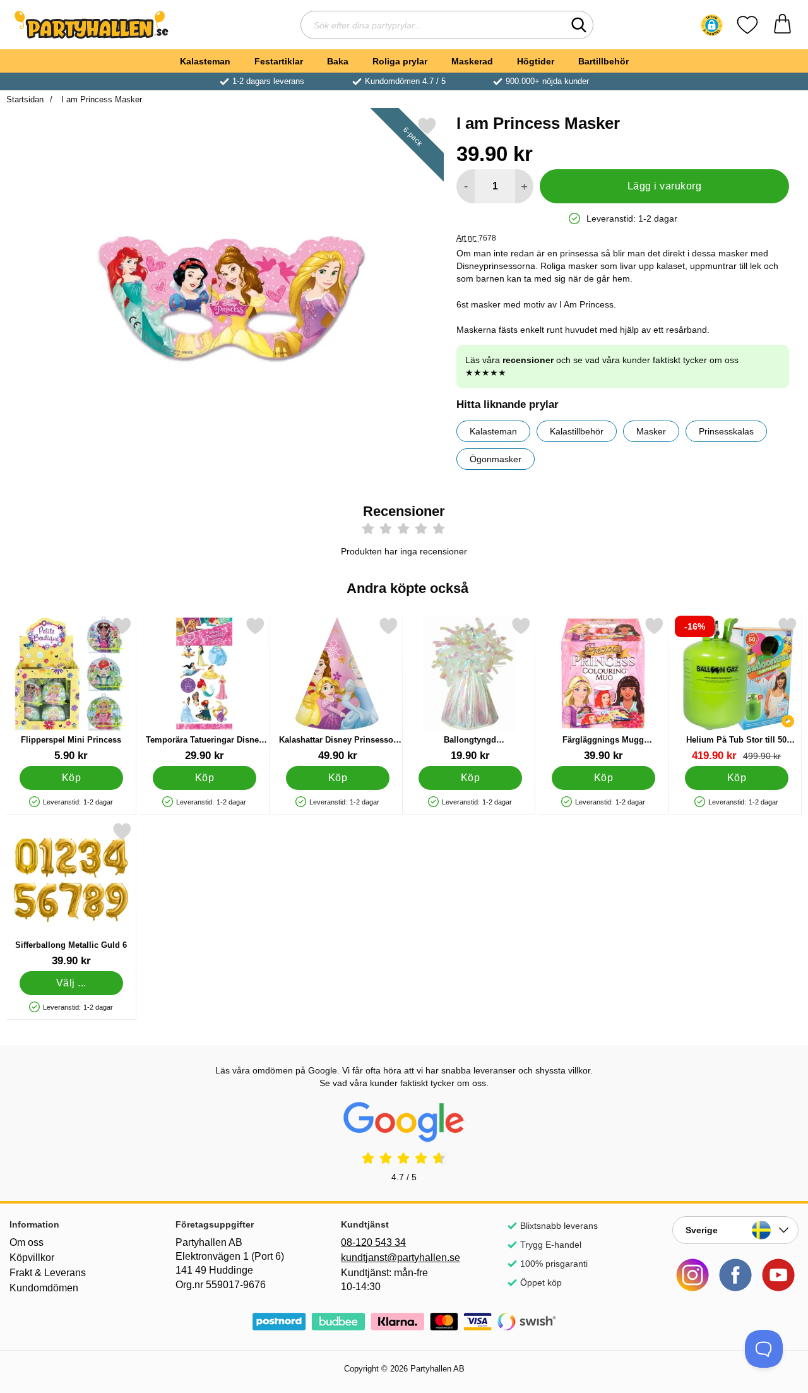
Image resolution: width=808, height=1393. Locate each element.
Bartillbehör (603, 61)
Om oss (26, 1242)
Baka (337, 61)
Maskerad (472, 61)
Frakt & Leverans (47, 1272)
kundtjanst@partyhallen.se (400, 1257)
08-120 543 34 (373, 1242)
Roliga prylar (399, 61)
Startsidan (25, 99)
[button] (712, 25)
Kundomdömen (43, 1287)
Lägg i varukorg (664, 186)
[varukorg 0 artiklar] (782, 25)
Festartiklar (278, 61)
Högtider (535, 61)
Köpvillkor (31, 1257)
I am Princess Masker (100, 99)
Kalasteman (205, 61)
